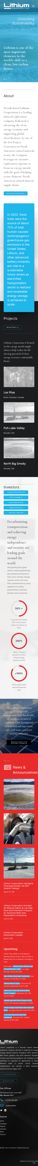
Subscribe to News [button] (15, 512)
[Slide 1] (4, 79)
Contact (3, 1134)
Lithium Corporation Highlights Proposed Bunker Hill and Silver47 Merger (18, 886)
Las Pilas (9, 392)
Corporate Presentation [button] (17, 193)
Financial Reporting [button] (15, 502)
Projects (2, 1126)
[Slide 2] (6, 79)
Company (3, 1124)
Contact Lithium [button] (11, 1105)
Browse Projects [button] (12, 327)
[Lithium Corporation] (16, 6)
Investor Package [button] (15, 497)
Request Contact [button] (15, 507)
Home (2, 1121)
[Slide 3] (8, 79)
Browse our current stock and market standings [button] (19, 742)
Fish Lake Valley (14, 428)
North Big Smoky (15, 463)
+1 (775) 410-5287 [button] (11, 1100)
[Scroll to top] (34, 1162)
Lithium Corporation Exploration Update (13, 933)
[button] (33, 6)
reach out (12, 959)
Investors (3, 1129)
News (2, 1132)
